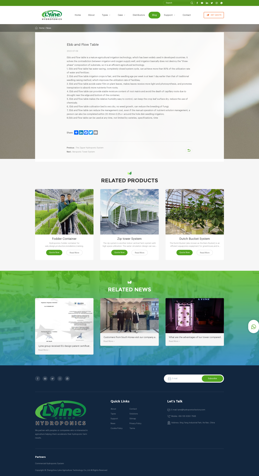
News (48, 28)
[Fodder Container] (64, 211)
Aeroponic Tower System (81, 152)
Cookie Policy (116, 428)
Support (168, 15)
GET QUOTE (216, 15)
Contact (187, 15)
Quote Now (54, 252)
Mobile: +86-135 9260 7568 (183, 416)
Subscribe (212, 379)
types (105, 15)
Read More (74, 253)
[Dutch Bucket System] (195, 211)
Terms (132, 428)
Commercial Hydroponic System (49, 464)
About (113, 409)
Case (120, 15)
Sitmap (133, 419)
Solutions (134, 414)
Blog (154, 15)
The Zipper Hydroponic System (85, 148)
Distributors (139, 15)
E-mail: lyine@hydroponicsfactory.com (188, 410)
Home (78, 15)
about (91, 15)
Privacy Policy (135, 424)
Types (113, 414)
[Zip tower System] (129, 211)
